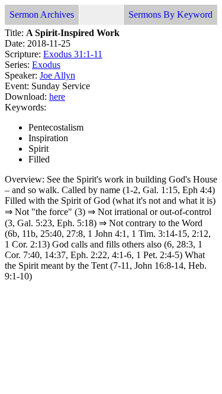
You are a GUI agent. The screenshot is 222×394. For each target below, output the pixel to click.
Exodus (46, 65)
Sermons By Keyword (170, 14)
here (57, 97)
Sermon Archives (41, 14)
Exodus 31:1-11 (72, 54)
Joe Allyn (57, 75)
